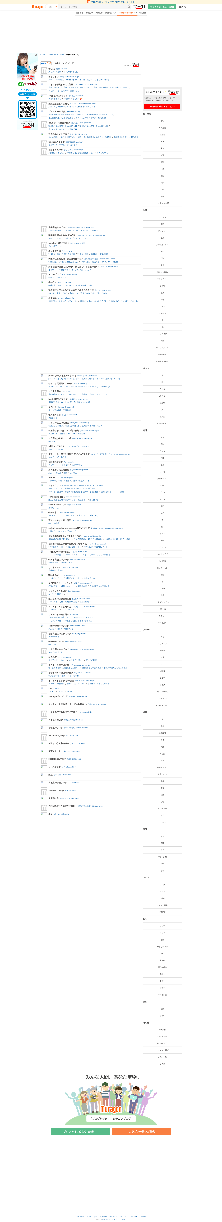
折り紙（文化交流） (56, 683)
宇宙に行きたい (64, 480)
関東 (162, 155)
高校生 (84, 394)
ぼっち (61, 449)
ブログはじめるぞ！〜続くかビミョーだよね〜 (67, 238)
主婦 (162, 939)
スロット (162, 616)
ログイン (183, 6)
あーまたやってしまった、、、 (86, 617)
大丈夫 (51, 628)
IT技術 (162, 898)
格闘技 (162, 671)
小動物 (162, 402)
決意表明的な (53, 636)
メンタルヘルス (162, 244)
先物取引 (162, 733)
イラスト (162, 512)
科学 (162, 863)
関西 (162, 168)
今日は (59, 628)
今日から (60, 593)
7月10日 (61, 691)
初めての (52, 644)
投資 (162, 740)
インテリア (162, 334)
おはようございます (56, 531)
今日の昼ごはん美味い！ (99, 586)
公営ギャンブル (162, 602)
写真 (162, 437)
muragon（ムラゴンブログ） (114, 1219)
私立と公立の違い (55, 425)
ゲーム (162, 492)
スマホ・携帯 (162, 905)
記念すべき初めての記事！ (93, 425)
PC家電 (162, 912)
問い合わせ (132, 1216)
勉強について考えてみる (80, 293)
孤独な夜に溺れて (55, 285)
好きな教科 (57, 410)
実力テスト (52, 433)
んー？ (51, 593)
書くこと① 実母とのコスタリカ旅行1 (63, 667)
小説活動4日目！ (74, 546)
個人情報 (103, 1216)
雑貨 (162, 340)
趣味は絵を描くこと (81, 480)
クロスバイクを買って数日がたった (62, 601)
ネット (162, 891)
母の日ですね (102, 152)
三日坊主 (73, 472)
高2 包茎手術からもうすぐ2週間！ (97, 137)
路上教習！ (82, 499)
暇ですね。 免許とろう (89, 515)
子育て (162, 285)
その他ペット (162, 423)
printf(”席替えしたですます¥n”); (61, 378)
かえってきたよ (54, 472)
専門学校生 (162, 967)
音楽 (162, 444)
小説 (162, 526)
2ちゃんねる (162, 1036)
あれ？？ (52, 449)
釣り (162, 636)
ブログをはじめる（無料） (162, 6)
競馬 (162, 595)
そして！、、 (53, 465)
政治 (162, 815)
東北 (162, 141)
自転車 (162, 650)
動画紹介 (162, 1029)
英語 (162, 746)
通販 (162, 1008)
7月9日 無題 (83, 254)
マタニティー (162, 279)
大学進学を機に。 (76, 660)
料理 (162, 299)
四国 (162, 182)
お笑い (162, 485)
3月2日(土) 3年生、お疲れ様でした (63, 261)
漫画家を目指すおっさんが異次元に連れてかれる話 (69, 402)
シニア (162, 926)
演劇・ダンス (162, 478)
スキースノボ (162, 698)
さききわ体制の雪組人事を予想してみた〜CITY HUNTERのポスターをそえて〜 (80, 114)
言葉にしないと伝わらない (100, 386)
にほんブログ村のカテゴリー (52, 54)
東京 (162, 148)
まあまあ (65, 465)
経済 (162, 794)
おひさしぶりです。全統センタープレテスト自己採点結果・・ (73, 488)
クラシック (162, 451)
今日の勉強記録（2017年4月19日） (88, 539)
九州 (162, 189)
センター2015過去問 (76, 433)
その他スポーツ (162, 705)
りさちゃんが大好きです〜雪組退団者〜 (92, 118)
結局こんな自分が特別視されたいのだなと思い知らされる (71, 106)
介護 (162, 258)
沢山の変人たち (54, 246)
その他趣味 (162, 622)
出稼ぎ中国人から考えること (115, 667)
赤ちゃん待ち (162, 272)
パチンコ (162, 609)
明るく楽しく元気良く (90, 230)
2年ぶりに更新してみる (57, 293)
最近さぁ (107, 554)
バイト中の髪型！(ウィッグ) (59, 554)
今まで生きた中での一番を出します (62, 145)
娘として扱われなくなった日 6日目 (62, 125)
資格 (162, 760)
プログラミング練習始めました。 (80, 152)
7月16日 (51, 691)
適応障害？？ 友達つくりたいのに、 (63, 394)
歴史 (162, 850)
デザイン (162, 547)
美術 (162, 540)
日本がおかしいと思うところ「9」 (94, 301)
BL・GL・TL (162, 1043)
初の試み (52, 441)
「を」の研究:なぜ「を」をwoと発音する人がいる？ (69, 87)
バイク (162, 588)
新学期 (62, 433)
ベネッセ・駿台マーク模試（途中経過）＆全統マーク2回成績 (73, 491)
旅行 (162, 120)
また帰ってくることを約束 (98, 683)
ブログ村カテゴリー (127, 12)
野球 (162, 657)
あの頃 (68, 285)
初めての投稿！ (54, 523)
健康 (162, 237)
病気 (162, 251)
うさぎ (162, 389)
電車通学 (68, 410)
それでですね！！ (79, 465)
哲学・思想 (162, 857)
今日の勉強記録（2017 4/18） (118, 539)
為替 (162, 726)
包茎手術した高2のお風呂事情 (126, 137)
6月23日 (70, 691)
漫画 (162, 506)
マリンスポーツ (162, 691)
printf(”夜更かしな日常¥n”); (87, 378)
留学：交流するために (76, 683)
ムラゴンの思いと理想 (142, 1131)
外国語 (162, 753)
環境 (162, 870)
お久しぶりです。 (55, 515)
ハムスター (162, 396)
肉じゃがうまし (54, 98)
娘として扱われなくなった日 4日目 (62, 129)
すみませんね (53, 675)
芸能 (162, 458)
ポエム (162, 533)
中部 (162, 162)
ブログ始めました (71, 71)
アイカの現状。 (92, 660)
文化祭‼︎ (67, 98)
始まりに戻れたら (55, 386)
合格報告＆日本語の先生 (91, 667)
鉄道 (162, 574)
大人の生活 (162, 1057)
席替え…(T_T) (54, 507)
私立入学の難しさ (72, 425)
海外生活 (162, 127)
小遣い (162, 1015)
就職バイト (162, 774)
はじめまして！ (68, 609)
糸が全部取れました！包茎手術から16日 (64, 137)
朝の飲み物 (82, 586)
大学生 (162, 960)
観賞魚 (162, 416)
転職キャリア (162, 767)
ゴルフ (162, 677)
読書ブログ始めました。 (58, 277)
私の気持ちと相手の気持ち (76, 386)
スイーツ (162, 313)
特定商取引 (113, 1216)
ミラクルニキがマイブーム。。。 (87, 554)
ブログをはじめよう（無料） (80, 1131)
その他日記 (162, 994)
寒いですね (74, 675)
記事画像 (79, 12)
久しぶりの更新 (54, 71)
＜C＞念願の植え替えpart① (59, 617)
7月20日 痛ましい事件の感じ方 (61, 254)
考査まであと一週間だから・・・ (61, 586)
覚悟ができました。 (73, 578)
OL (162, 953)
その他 (162, 1063)
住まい (162, 327)
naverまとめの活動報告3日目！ (96, 546)
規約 (96, 1216)
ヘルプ (123, 1216)
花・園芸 (162, 561)
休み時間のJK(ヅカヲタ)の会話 (60, 118)
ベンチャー (162, 808)
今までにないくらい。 (57, 660)
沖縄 (162, 196)
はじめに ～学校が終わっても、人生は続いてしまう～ (70, 269)
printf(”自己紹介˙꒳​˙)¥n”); (110, 378)
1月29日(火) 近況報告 (90, 261)
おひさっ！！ (70, 515)
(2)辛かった (53, 562)
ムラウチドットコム (83, 1216)
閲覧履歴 (142, 12)
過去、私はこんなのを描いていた (61, 499)
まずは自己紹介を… (103, 79)
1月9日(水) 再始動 (110, 261)
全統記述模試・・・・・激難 (112, 491)
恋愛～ (64, 675)
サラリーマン (162, 946)
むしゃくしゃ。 (90, 578)
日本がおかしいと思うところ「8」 (125, 301)
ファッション (162, 217)
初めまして (52, 417)
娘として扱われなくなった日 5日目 (94, 125)
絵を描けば (94, 499)
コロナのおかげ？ (55, 230)
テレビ (162, 471)
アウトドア (162, 643)
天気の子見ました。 (56, 152)
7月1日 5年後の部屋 (100, 254)
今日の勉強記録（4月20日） (59, 539)
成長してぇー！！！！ (99, 394)
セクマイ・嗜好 (162, 1050)
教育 (162, 836)
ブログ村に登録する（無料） (162, 106)
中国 (162, 175)
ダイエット (162, 231)
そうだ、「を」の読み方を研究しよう (63, 91)
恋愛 (162, 265)
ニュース (162, 822)
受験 (162, 843)
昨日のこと (68, 628)
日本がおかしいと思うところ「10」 (62, 301)
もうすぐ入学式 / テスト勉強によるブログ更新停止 (70, 621)
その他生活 (162, 354)
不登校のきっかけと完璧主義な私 (78, 79)
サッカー (162, 664)
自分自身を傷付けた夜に (83, 285)
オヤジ (162, 933)
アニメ (162, 499)
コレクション (162, 567)
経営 (162, 801)
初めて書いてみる (99, 293)
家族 (162, 292)
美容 (162, 224)
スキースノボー (71, 230)
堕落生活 (52, 570)
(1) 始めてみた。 (67, 562)
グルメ (162, 306)
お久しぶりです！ (55, 578)
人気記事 (99, 12)
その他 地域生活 (162, 203)
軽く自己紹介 (85, 601)
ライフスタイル (162, 347)
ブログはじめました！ (57, 457)
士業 (162, 781)
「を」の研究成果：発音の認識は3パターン (111, 87)
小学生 (162, 988)
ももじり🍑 (77, 98)
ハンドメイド (162, 554)
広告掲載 (143, 1216)
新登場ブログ (110, 12)
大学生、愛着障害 (55, 79)
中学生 (162, 981)
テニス (162, 684)
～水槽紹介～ (53, 609)
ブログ (162, 884)
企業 (162, 788)
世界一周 (52, 480)
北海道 (162, 134)
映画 (162, 465)
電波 (65, 472)
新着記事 (89, 12)
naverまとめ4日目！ (56, 546)
